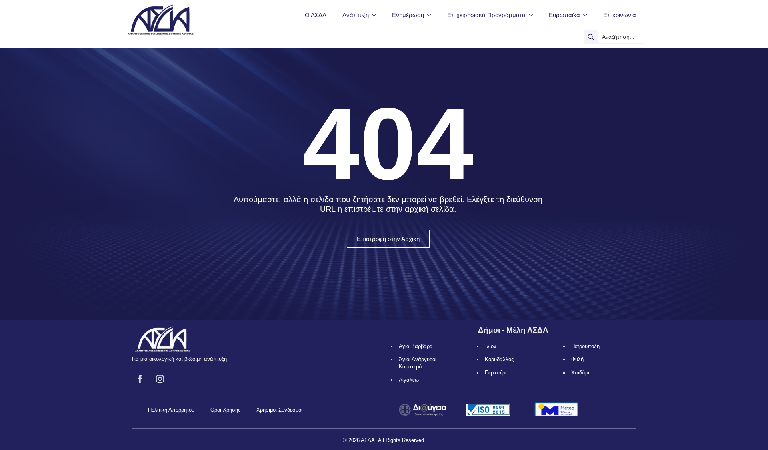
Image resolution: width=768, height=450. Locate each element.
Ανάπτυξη (355, 15)
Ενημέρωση (408, 15)
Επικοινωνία (619, 15)
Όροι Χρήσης (225, 410)
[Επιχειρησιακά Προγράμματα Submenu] (533, 15)
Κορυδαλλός (499, 359)
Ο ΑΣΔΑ (315, 15)
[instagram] (160, 379)
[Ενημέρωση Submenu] (431, 15)
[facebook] (140, 379)
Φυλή (577, 359)
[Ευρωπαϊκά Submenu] (587, 15)
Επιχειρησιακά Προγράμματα (486, 15)
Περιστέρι (495, 373)
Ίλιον (490, 346)
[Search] (591, 37)
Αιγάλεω (409, 380)
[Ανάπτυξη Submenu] (376, 15)
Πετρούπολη (585, 346)
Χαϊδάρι (580, 373)
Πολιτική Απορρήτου (171, 410)
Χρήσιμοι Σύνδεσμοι (279, 410)
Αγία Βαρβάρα (416, 346)
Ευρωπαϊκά (564, 15)
